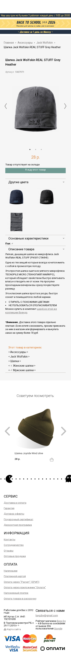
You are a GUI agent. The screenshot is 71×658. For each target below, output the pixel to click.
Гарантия (9, 508)
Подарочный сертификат (18, 519)
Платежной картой (15, 576)
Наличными (10, 570)
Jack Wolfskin (19, 356)
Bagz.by (61, 621)
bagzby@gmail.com (47, 615)
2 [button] (35, 149)
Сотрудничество (14, 545)
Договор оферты (14, 513)
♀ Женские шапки (22, 365)
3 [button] (41, 149)
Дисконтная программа (18, 524)
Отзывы (8, 550)
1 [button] (30, 149)
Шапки (14, 361)
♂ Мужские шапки (22, 370)
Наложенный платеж (16, 592)
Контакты (9, 539)
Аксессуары (18, 352)
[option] (35, 109)
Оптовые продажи (15, 556)
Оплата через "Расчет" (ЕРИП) (21, 582)
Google (58, 628)
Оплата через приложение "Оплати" (25, 587)
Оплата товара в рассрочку (20, 598)
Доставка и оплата (15, 502)
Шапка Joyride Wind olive (29, 453)
